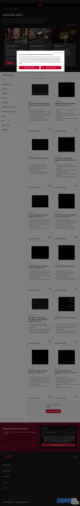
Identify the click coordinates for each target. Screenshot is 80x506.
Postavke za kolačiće (29, 67)
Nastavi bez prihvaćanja (58, 52)
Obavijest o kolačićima (50, 62)
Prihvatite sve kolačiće (51, 67)
